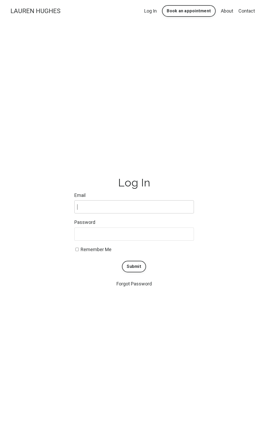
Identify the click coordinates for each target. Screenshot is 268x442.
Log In (150, 11)
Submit (134, 266)
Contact (246, 11)
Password (84, 222)
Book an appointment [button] (189, 10)
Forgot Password (134, 283)
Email (80, 195)
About (227, 11)
